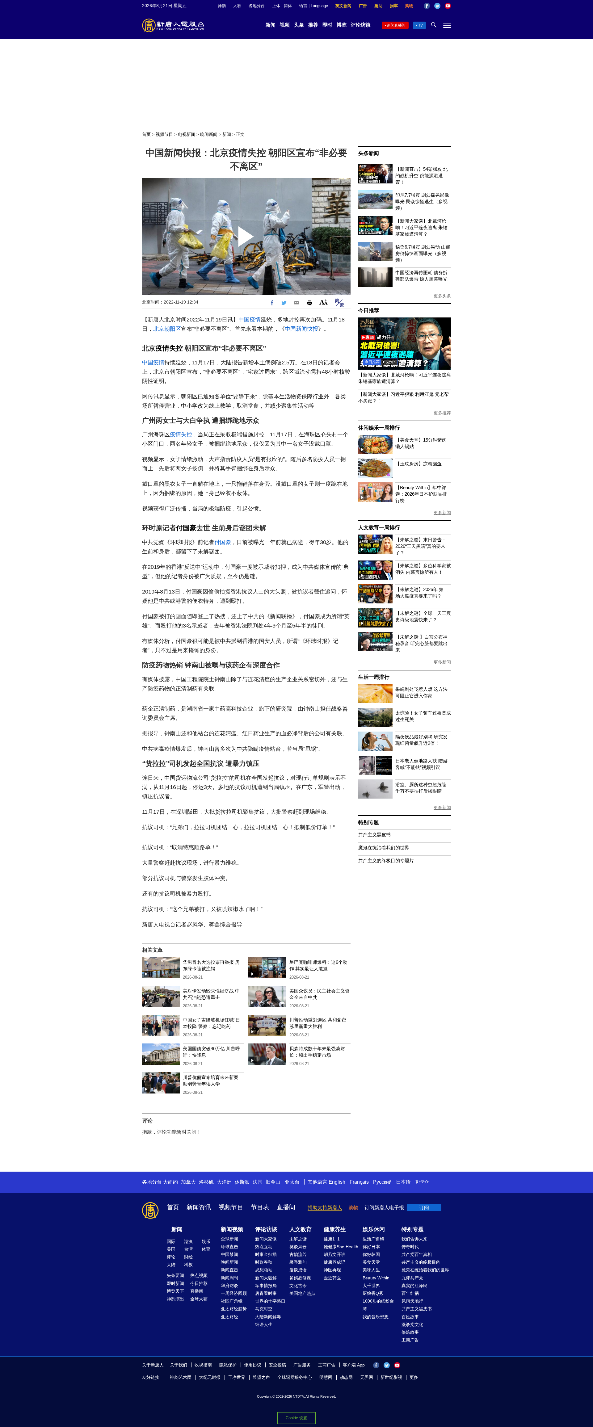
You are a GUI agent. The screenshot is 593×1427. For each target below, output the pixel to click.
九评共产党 (412, 1277)
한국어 (422, 1182)
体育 (206, 1249)
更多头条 (442, 295)
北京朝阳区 (167, 329)
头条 (299, 24)
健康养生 (335, 1229)
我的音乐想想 (376, 1316)
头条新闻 (368, 153)
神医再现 (332, 1269)
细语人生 (263, 1324)
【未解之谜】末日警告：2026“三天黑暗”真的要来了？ (420, 546)
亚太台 (292, 1182)
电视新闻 (186, 134)
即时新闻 (175, 1283)
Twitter (437, 6)
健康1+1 (332, 1238)
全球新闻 (229, 1238)
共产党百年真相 (417, 1254)
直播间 (286, 1207)
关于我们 (178, 1364)
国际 (171, 1241)
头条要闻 (175, 1275)
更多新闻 (442, 512)
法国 (258, 1182)
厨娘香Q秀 (373, 1293)
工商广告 (410, 1339)
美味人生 (371, 1269)
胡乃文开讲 (334, 1254)
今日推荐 (368, 310)
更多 (414, 1377)
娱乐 (206, 1241)
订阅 (424, 1207)
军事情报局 (266, 1285)
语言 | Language (313, 5)
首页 (146, 134)
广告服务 (302, 1364)
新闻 (270, 24)
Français (359, 1182)
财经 (188, 1256)
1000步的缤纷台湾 (378, 1305)
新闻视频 (232, 1229)
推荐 (313, 24)
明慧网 (325, 1377)
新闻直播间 (396, 25)
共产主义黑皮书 (374, 834)
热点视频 (199, 1275)
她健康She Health (341, 1246)
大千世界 (371, 1285)
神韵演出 (175, 1298)
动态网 (346, 1377)
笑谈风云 (298, 1246)
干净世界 (236, 1377)
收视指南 (203, 1364)
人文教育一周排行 (379, 528)
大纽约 (170, 1182)
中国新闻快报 (301, 329)
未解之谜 (298, 1238)
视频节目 (164, 134)
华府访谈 (229, 1285)
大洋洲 (224, 1182)
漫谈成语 (298, 1269)
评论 (171, 1256)
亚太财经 (229, 1316)
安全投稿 (277, 1364)
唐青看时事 (266, 1293)
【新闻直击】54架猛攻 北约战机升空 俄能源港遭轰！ (421, 175)
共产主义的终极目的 (421, 1262)
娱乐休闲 (374, 1229)
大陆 (171, 1264)
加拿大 (188, 1182)
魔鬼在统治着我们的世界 (383, 847)
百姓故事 (410, 1316)
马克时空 (263, 1308)
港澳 (188, 1241)
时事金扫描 (266, 1254)
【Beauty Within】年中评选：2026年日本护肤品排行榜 (421, 494)
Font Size (323, 302)
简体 (288, 5)
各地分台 (257, 5)
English (337, 1182)
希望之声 (261, 1377)
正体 (276, 5)
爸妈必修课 (300, 1277)
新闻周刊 (229, 1277)
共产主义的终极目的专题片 (386, 860)
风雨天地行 (412, 1301)
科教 (188, 1264)
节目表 (260, 1207)
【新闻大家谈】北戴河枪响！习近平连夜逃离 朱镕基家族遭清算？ (421, 227)
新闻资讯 (199, 1207)
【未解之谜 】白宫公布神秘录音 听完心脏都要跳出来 (421, 643)
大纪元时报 (210, 1377)
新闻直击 (229, 1269)
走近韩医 (332, 1277)
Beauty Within (376, 1277)
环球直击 (229, 1246)
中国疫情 (249, 320)
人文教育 (300, 1229)
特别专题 (368, 822)
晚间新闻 (208, 134)
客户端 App (354, 1364)
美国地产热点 (302, 1293)
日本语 (403, 1182)
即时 (327, 24)
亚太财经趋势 (234, 1308)
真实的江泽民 (414, 1285)
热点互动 (263, 1246)
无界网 (366, 1377)
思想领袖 (263, 1269)
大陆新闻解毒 (268, 1316)
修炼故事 (410, 1332)
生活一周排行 (373, 677)
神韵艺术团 (180, 1377)
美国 (171, 1249)
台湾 (188, 1249)
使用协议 (252, 1364)
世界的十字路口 (270, 1301)
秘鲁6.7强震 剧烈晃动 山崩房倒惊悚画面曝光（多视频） (422, 253)
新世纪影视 (391, 1377)
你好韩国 (371, 1254)
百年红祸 (410, 1293)
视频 (285, 24)
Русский (382, 1182)
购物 (409, 5)
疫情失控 (169, 348)
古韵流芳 (298, 1254)
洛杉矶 (206, 1182)
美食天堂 (371, 1262)
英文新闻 (343, 5)
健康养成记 (334, 1262)
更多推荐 (442, 412)
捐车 (394, 5)
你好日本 (371, 1246)
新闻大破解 (266, 1277)
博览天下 (175, 1291)
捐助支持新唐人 (325, 1207)
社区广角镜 (231, 1301)
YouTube (448, 6)
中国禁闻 (229, 1254)
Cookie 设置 (296, 1418)
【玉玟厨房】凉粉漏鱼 (418, 463)
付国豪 (186, 528)
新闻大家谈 (266, 1238)
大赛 (237, 5)
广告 (363, 5)
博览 (342, 24)
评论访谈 (361, 24)
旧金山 (273, 1182)
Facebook (427, 6)
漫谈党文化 (412, 1324)
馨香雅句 (298, 1262)
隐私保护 (228, 1364)
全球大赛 (199, 1298)
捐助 (378, 5)
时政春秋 (263, 1262)
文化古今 (298, 1285)
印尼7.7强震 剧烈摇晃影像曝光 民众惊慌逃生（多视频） (422, 201)
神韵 (222, 5)
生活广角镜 (373, 1238)
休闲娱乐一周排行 (379, 428)
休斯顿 (242, 1182)
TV (420, 25)
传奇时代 (410, 1246)
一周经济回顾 (234, 1293)
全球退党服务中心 (294, 1377)
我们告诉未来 (414, 1238)
